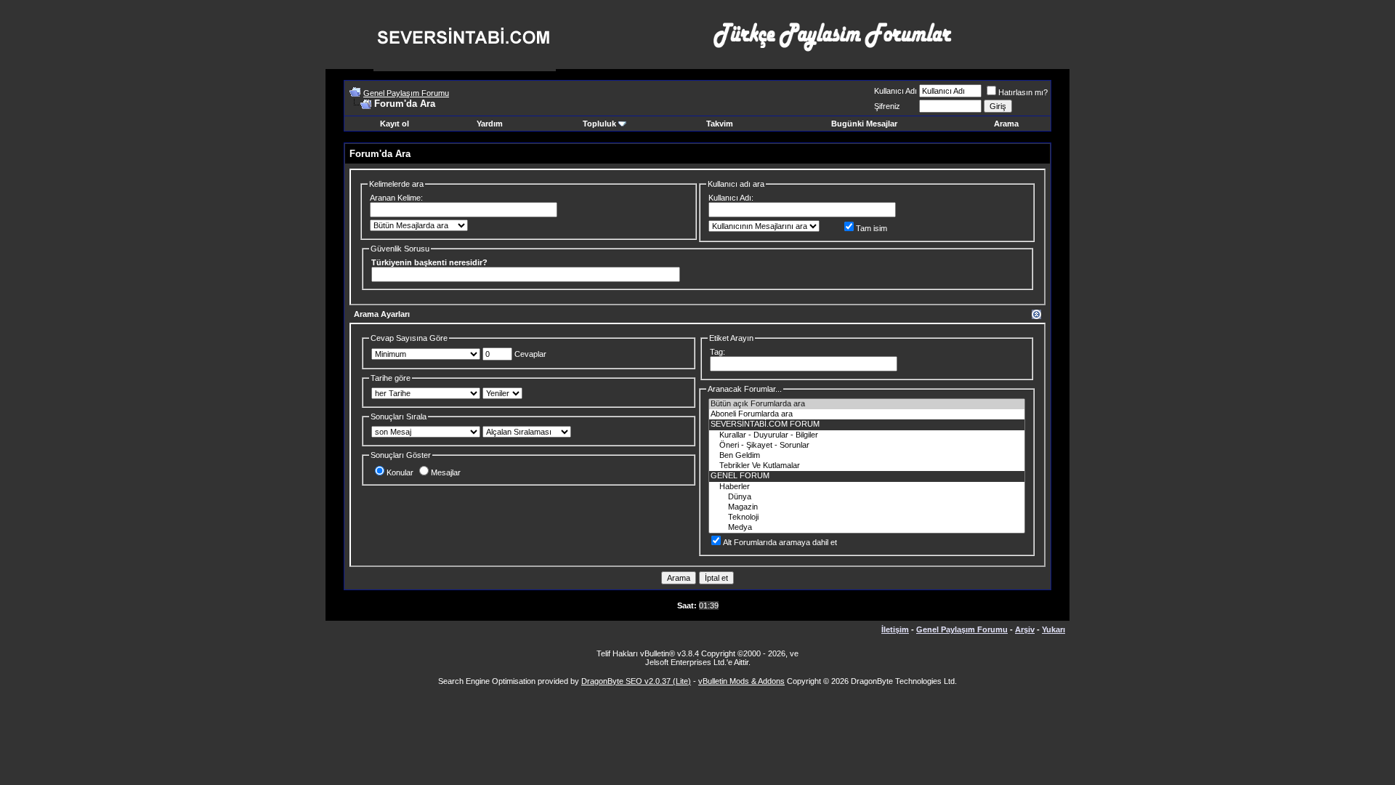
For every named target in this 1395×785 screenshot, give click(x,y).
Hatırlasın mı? (1023, 92)
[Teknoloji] (866, 517)
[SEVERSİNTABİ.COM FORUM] (866, 424)
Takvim (719, 123)
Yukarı (1053, 629)
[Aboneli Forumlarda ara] (866, 414)
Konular (400, 472)
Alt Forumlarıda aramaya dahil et (780, 542)
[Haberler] (866, 487)
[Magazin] (866, 507)
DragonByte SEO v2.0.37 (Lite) (636, 681)
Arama (1006, 123)
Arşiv (1025, 629)
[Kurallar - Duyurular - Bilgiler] (866, 435)
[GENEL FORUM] (866, 476)
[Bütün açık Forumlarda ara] (866, 404)
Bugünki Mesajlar (864, 123)
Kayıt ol (394, 123)
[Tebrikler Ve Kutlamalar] (866, 466)
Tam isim (871, 228)
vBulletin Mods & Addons (741, 681)
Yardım (490, 123)
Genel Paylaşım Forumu (406, 93)
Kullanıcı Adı (895, 90)
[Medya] (866, 528)
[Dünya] (866, 497)
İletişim (895, 629)
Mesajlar (446, 472)
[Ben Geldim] (866, 456)
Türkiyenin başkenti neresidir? (429, 262)
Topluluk (599, 123)
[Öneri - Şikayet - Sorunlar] (866, 445)
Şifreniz (887, 106)
